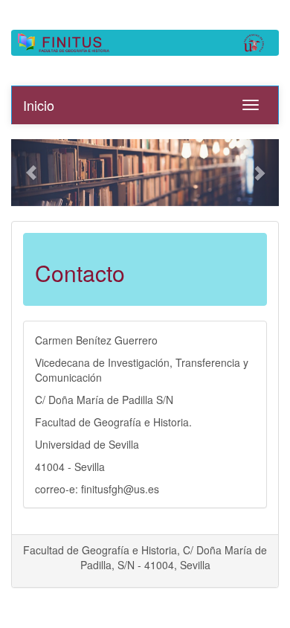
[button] (31, 172)
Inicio (38, 105)
